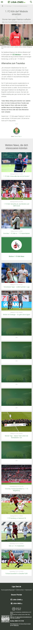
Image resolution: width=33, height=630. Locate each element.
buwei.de (12, 617)
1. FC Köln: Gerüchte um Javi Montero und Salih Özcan (16, 205)
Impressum (28, 590)
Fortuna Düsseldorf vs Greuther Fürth (17, 573)
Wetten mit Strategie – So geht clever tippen (16, 314)
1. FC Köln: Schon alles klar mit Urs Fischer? (17, 176)
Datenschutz (20, 590)
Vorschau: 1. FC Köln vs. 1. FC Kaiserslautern (16, 233)
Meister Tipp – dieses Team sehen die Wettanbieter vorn (16, 437)
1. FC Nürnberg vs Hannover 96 (16, 518)
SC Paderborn (16, 54)
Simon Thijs (18, 136)
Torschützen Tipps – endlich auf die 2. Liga (16, 287)
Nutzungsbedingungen (8, 590)
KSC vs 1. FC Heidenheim (16, 546)
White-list (16, 625)
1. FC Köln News (7, 6)
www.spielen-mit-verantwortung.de (24, 617)
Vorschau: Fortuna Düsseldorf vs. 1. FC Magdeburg (16, 489)
